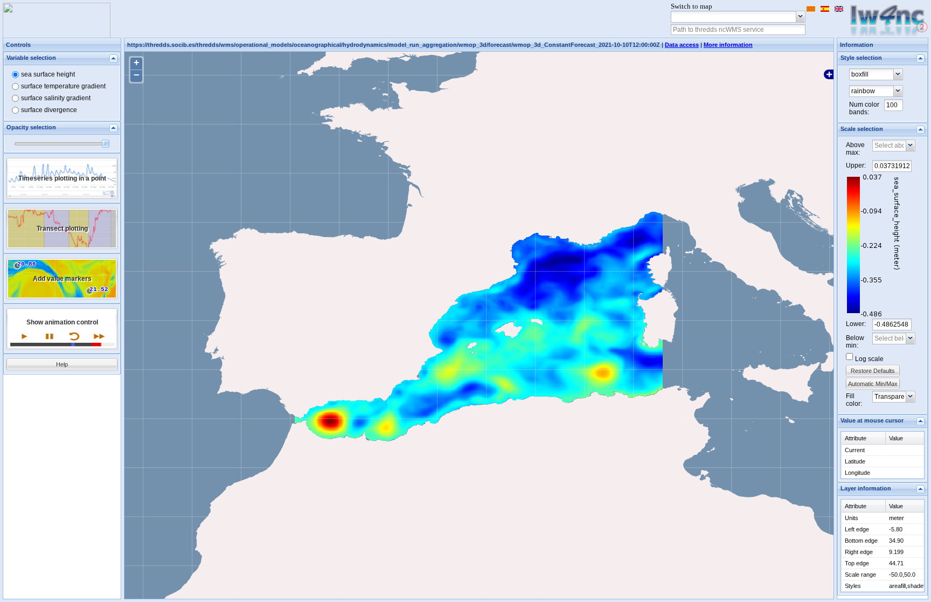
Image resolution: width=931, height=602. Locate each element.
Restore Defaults (873, 371)
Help (62, 364)
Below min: (855, 341)
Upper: (856, 165)
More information (728, 44)
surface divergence (49, 110)
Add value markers (62, 278)
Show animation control (62, 322)
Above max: (855, 148)
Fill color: (854, 399)
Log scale (869, 359)
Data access (682, 44)
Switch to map (691, 6)
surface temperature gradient (63, 86)
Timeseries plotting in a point (62, 178)
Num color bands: (864, 108)
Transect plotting (62, 228)
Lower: (856, 324)
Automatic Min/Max (873, 383)
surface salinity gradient (56, 98)
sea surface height (48, 74)
